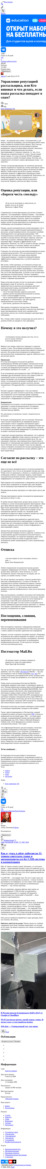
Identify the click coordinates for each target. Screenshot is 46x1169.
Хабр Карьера (20, 811)
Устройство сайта (11, 1132)
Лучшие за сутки (7, 1041)
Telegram (12, 811)
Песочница (9, 1125)
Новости (8, 1117)
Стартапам (9, 1157)
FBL (33, 714)
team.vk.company (11, 1071)
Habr (13, 1167)
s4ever (3, 76)
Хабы (7, 1119)
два (35, 674)
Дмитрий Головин (12, 1099)
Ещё (7, 1032)
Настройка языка (7, 1165)
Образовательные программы (16, 1155)
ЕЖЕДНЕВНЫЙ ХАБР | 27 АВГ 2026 (15, 842)
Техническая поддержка (22, 1165)
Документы (9, 1138)
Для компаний (10, 1136)
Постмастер (24, 672)
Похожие (17, 1041)
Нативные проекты (12, 1153)
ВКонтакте (5, 811)
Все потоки (8, 2)
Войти (7, 1106)
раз (32, 674)
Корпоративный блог (13, 1149)
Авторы (8, 1123)
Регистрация (9, 1108)
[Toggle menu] (2, 2)
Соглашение (9, 1140)
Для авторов (9, 1134)
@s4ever (16, 827)
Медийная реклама (12, 1151)
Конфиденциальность (13, 1142)
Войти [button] (3, 13)
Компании (9, 1121)
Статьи (7, 1115)
